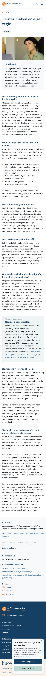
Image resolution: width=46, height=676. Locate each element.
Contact (5, 633)
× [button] (41, 641)
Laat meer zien (8, 548)
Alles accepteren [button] (28, 661)
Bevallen (5, 649)
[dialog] (28, 656)
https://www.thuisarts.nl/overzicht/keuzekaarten (21, 545)
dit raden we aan (13, 319)
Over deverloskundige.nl (11, 626)
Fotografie (6, 629)
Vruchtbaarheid (8, 642)
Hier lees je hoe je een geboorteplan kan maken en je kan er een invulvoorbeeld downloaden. (23, 354)
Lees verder (25, 656)
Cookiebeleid (7, 673)
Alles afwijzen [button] (28, 668)
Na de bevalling (8, 653)
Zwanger (5, 646)
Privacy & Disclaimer (10, 669)
